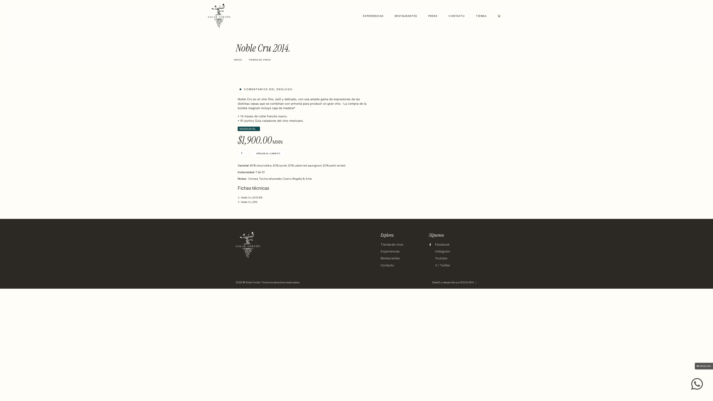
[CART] (499, 15)
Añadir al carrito (268, 153)
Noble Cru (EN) (249, 201)
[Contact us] (697, 384)
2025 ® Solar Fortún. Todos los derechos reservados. (268, 282)
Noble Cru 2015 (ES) (252, 197)
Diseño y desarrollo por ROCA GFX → (454, 282)
